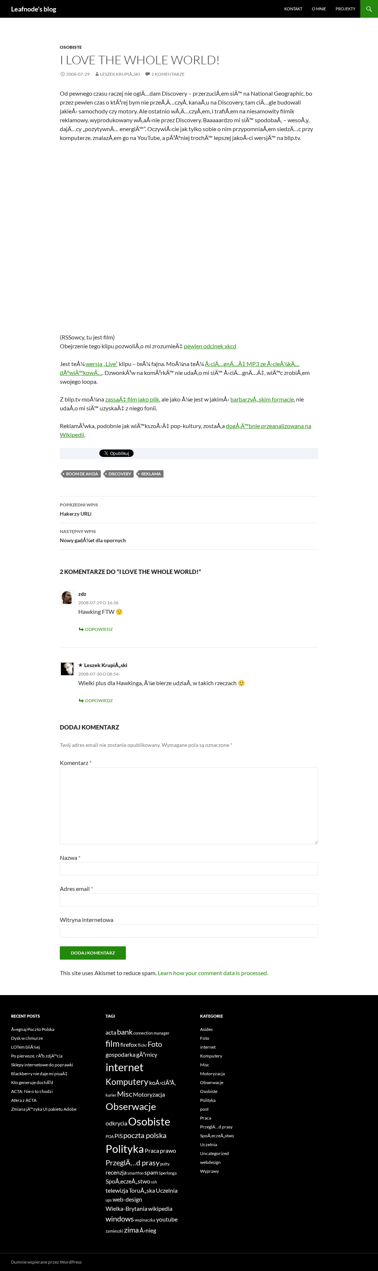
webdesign (210, 1162)
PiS (118, 1135)
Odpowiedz (99, 629)
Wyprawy (209, 1171)
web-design (127, 1199)
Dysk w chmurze (27, 1038)
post (204, 1109)
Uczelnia (167, 1190)
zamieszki (114, 1231)
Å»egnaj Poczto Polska (32, 1029)
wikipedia (160, 1208)
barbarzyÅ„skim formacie (262, 399)
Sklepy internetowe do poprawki (42, 1064)
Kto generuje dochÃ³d (32, 1082)
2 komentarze (168, 74)
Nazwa (70, 857)
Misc (124, 1093)
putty (165, 1163)
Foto (155, 1043)
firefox (128, 1044)
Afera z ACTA (24, 1100)
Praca (152, 1150)
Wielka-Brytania (126, 1208)
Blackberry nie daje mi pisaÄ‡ (39, 1073)
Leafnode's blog (33, 9)
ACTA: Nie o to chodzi (32, 1091)
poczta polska (144, 1135)
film (113, 1043)
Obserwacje (131, 1106)
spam (151, 1172)
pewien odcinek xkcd (210, 345)
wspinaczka (145, 1219)
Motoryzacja (149, 1094)
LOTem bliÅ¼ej (25, 1047)
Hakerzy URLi (79, 509)
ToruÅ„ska (142, 1190)
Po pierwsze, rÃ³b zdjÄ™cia (36, 1056)
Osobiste (71, 47)
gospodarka (120, 1054)
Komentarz (76, 762)
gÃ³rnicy (146, 1054)
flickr (142, 1045)
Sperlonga (168, 1173)
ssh (154, 1181)
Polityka (125, 1148)
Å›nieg (148, 1230)
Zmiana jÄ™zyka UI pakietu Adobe (43, 1109)
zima (131, 1229)
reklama (151, 473)
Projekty (345, 8)
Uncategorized (214, 1153)
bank (125, 1031)
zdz (82, 594)
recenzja (116, 1172)
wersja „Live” (102, 363)
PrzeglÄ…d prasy (132, 1162)
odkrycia (116, 1123)
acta (111, 1032)
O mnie (319, 8)
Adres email (76, 888)
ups (109, 1199)
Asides (206, 1029)
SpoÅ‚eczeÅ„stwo (128, 1181)
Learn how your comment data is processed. (213, 972)
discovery (120, 473)
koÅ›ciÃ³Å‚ (162, 1082)
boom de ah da (82, 473)
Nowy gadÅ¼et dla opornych (93, 536)
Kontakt (293, 8)
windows (120, 1218)
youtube (167, 1219)
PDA (110, 1136)
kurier (111, 1095)
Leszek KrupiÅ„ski (120, 74)
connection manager (151, 1033)
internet (125, 1066)
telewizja (117, 1190)
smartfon (135, 1173)
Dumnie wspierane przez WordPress (46, 1262)
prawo (168, 1150)
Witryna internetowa (86, 919)
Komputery (127, 1081)
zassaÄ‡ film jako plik (132, 399)
